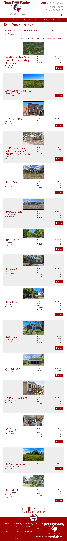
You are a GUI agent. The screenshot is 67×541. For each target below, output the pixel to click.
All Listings (8, 30)
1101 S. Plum (11, 182)
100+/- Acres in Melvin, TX (18, 90)
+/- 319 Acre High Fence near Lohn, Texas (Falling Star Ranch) (17, 60)
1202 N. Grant (12, 337)
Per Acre (60, 39)
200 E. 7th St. (11, 490)
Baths (37, 39)
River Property (29, 523)
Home (9, 20)
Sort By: (22, 39)
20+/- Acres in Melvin (15, 464)
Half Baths (40, 277)
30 (38, 512)
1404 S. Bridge (12, 368)
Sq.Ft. (42, 39)
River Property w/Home (18, 524)
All (26, 512)
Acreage (48, 39)
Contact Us (56, 20)
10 (30, 512)
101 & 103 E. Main (14, 119)
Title (26, 39)
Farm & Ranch (28, 20)
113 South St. (11, 269)
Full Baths (40, 63)
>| (44, 509)
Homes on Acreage (39, 30)
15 (33, 512)
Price (54, 39)
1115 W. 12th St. (12, 240)
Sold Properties (9, 34)
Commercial (38, 20)
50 (41, 512)
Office (43, 2)
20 (35, 512)
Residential (51, 30)
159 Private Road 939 (16, 398)
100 (44, 512)
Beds (32, 39)
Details (59, 68)
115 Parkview (11, 302)
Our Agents (47, 20)
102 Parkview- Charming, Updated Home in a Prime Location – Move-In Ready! (17, 151)
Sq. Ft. (39, 59)
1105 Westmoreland (14, 212)
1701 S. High (11, 429)
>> (41, 509)
